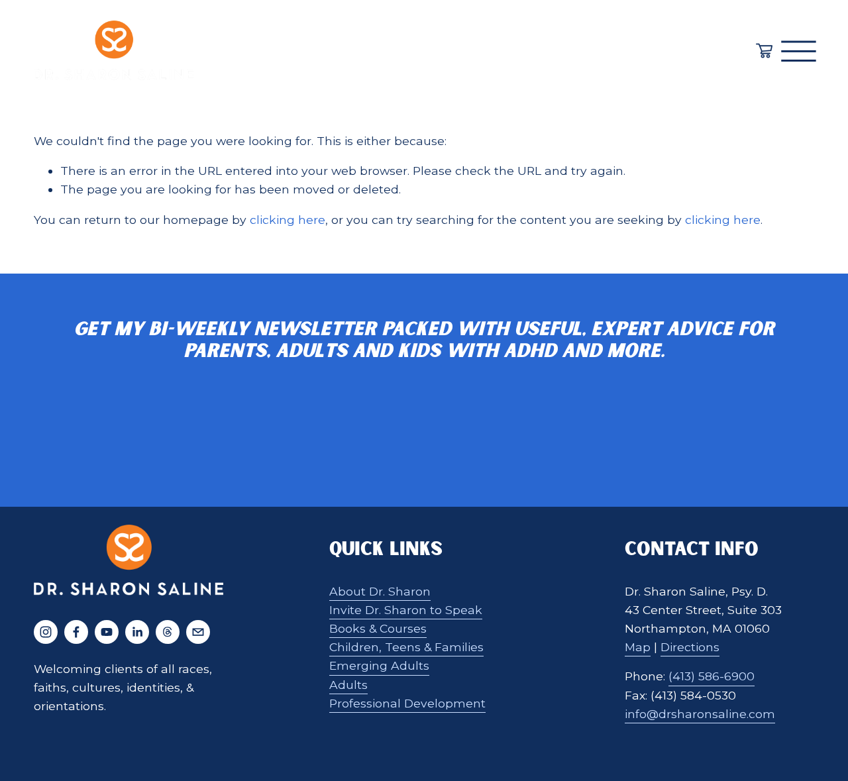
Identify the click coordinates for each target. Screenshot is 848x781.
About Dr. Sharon (380, 591)
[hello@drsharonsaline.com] (198, 632)
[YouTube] (107, 632)
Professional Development (407, 703)
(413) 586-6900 (711, 676)
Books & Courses (378, 628)
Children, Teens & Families (406, 647)
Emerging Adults (379, 665)
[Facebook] (76, 632)
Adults (348, 685)
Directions (690, 647)
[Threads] (168, 632)
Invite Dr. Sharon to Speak (405, 610)
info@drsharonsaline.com (700, 714)
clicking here (287, 220)
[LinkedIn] (137, 632)
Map (638, 647)
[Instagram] (46, 632)
